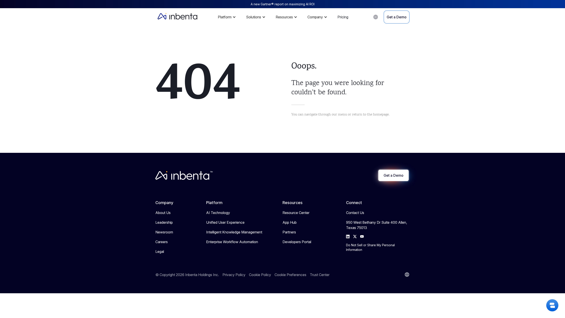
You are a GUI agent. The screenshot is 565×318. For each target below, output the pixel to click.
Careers (161, 242)
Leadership (164, 222)
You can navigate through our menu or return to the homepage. (340, 114)
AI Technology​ (218, 212)
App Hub (289, 222)
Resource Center (295, 212)
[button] (228, 17)
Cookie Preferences (290, 275)
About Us (163, 212)
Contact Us (355, 212)
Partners (289, 232)
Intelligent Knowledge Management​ (234, 232)
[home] (177, 17)
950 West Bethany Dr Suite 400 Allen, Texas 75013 (376, 225)
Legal (159, 251)
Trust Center (320, 275)
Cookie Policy (260, 275)
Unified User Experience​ (225, 222)
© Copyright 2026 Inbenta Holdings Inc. (187, 275)
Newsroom (164, 232)
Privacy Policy (233, 275)
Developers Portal (296, 242)
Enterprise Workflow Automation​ (232, 242)
